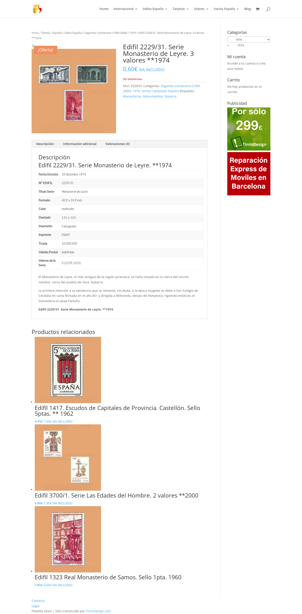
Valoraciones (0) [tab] (117, 144)
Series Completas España (160, 91)
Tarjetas (179, 9)
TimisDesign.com (98, 611)
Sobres (199, 9)
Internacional (123, 9)
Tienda (45, 33)
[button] (33, 46)
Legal (35, 606)
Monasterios (132, 96)
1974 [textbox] (235, 45)
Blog (247, 9)
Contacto (38, 601)
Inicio (35, 33)
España (57, 33)
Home (104, 9)
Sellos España (153, 9)
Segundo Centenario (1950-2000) (105, 33)
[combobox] (235, 45)
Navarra (170, 96)
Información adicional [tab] (79, 144)
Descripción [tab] (45, 144)
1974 (133, 33)
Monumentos (153, 96)
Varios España (224, 9)
